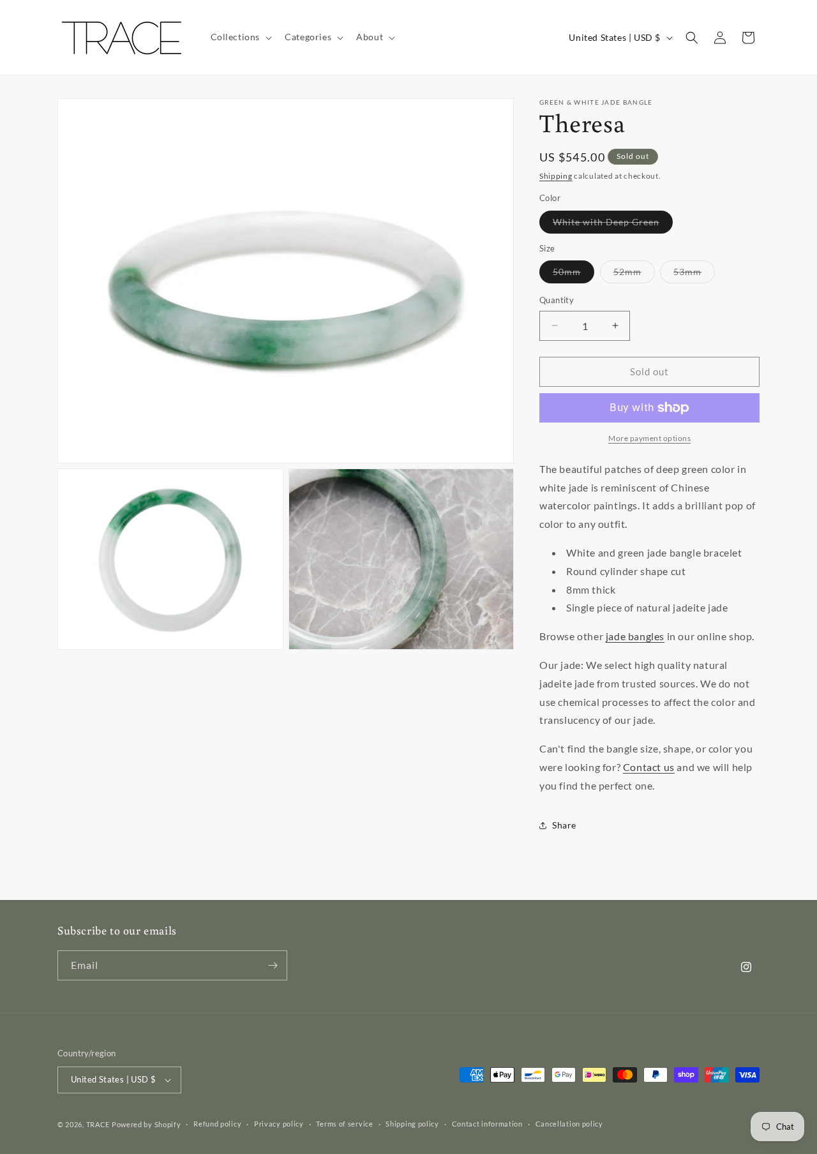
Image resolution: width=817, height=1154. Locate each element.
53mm (694, 274)
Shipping (556, 176)
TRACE (98, 1124)
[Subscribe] (273, 965)
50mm (573, 274)
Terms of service (344, 1124)
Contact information (487, 1124)
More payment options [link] (649, 438)
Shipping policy (412, 1124)
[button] (240, 37)
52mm (634, 274)
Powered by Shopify (146, 1124)
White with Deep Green (613, 225)
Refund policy (217, 1124)
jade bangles (635, 636)
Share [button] (564, 825)
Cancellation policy (569, 1124)
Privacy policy (279, 1124)
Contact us (649, 767)
